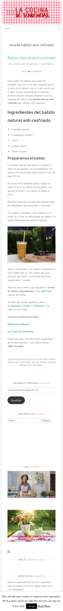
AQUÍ (43, 291)
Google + (27, 306)
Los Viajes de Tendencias (21, 331)
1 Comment (36, 71)
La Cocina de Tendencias (25, 64)
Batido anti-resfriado (19, 362)
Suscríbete (16, 400)
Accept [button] (31, 606)
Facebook (16, 306)
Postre (39, 359)
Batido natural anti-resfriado (31, 58)
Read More (44, 606)
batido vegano (39, 362)
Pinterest (39, 306)
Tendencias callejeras (19, 324)
